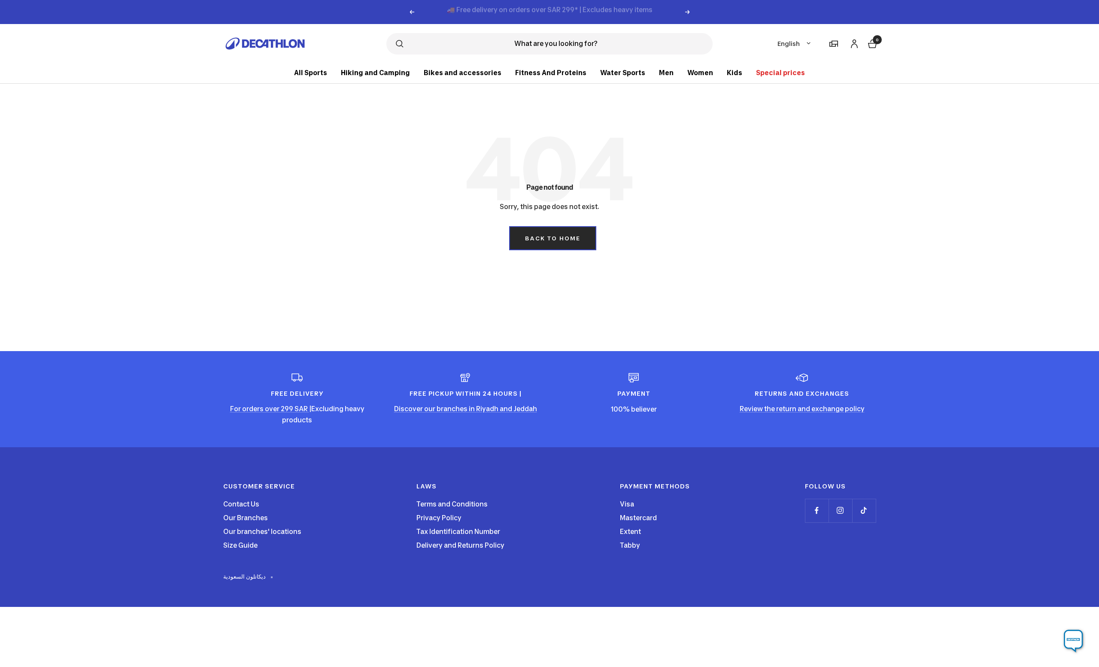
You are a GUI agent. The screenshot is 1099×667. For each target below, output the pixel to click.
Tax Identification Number (458, 532)
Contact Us (241, 504)
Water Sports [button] (622, 73)
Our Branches (245, 518)
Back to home (552, 238)
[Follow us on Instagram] (840, 510)
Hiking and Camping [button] (375, 73)
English (788, 43)
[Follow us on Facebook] (817, 510)
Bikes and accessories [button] (462, 73)
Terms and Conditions (452, 504)
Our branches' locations (262, 532)
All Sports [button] (310, 73)
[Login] (853, 42)
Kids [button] (734, 73)
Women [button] (700, 73)
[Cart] (871, 43)
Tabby (630, 545)
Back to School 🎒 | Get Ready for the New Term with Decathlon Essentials (549, 12)
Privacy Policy (438, 518)
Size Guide (240, 545)
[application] (1073, 641)
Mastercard (638, 518)
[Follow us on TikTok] (864, 510)
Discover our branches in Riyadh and (453, 409)
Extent (630, 532)
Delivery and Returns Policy (460, 545)
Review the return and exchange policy (802, 409)
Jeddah (525, 409)
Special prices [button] (780, 73)
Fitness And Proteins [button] (550, 73)
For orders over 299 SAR (269, 409)
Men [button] (666, 73)
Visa (627, 504)
